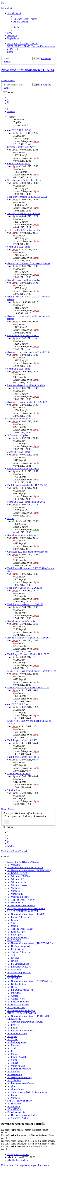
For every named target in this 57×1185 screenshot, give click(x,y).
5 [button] (8, 108)
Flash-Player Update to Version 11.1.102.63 (28, 654)
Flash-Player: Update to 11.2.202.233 (25, 604)
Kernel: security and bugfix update (23, 280)
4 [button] (8, 106)
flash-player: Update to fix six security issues (28, 263)
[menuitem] (25, 19)
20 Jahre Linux (14, 790)
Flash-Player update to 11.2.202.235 (24, 587)
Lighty (15, 133)
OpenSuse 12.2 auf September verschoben (27, 551)
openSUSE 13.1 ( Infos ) (19, 368)
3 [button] (8, 103)
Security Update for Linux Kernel (23, 213)
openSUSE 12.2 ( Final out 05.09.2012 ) (26, 501)
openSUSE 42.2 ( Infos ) (19, 130)
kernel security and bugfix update (23, 468)
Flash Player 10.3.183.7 (18, 773)
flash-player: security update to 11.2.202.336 (28, 352)
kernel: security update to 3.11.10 (23, 335)
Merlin (15, 521)
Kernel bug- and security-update (22, 535)
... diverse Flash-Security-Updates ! (24, 230)
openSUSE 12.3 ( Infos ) (19, 452)
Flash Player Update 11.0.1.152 (22, 740)
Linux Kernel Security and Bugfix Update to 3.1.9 (31, 671)
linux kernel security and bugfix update (26, 385)
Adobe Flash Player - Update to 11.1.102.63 (28, 637)
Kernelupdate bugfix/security (21, 621)
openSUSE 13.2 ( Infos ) (19, 246)
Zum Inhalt (6, 8)
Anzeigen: (9, 813)
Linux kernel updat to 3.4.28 (21, 418)
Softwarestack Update (17, 435)
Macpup (11, 518)
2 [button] (8, 100)
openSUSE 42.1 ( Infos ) (19, 163)
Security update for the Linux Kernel (25, 180)
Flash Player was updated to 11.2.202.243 (27, 485)
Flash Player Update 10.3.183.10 (23, 757)
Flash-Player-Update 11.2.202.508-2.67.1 (27, 196)
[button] (11, 111)
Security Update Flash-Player (21, 147)
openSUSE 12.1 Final (17, 704)
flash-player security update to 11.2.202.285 (28, 402)
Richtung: (28, 816)
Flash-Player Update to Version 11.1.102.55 (28, 687)
